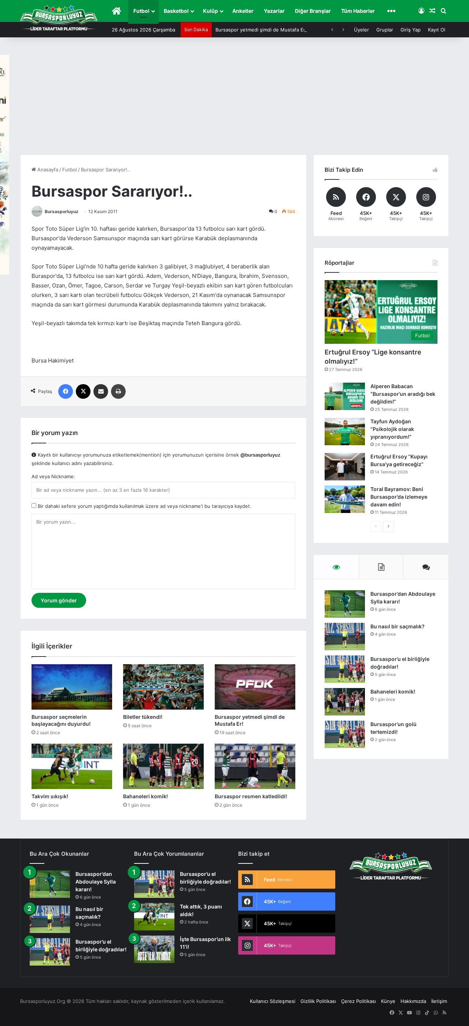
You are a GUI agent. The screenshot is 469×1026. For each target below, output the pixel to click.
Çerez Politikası (358, 1001)
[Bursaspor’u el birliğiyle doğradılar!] (345, 669)
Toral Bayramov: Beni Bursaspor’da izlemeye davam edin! (398, 497)
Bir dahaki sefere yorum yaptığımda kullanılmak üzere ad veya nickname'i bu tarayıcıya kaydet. (143, 506)
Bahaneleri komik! (145, 796)
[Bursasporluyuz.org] (58, 17)
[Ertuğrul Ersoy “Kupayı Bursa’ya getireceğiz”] (345, 466)
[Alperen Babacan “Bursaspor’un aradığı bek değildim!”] (345, 396)
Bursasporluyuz (61, 211)
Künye (388, 1001)
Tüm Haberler (358, 11)
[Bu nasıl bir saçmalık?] (345, 636)
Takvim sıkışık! (50, 796)
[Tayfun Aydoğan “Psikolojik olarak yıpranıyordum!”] (345, 431)
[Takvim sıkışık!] (72, 766)
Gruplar (384, 30)
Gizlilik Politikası (318, 1001)
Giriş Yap (410, 30)
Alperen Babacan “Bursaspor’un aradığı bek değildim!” (402, 394)
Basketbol (176, 11)
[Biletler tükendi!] (163, 687)
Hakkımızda (413, 1001)
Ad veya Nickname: (53, 476)
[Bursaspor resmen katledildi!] (255, 766)
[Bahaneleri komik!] (163, 766)
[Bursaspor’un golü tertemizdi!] (345, 734)
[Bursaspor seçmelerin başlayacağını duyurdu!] (72, 687)
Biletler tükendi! (142, 717)
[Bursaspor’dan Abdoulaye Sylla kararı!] (345, 604)
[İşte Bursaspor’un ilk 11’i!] (154, 949)
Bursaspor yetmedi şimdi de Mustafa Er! (261, 30)
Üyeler (361, 30)
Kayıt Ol (436, 30)
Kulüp (210, 11)
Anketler (243, 11)
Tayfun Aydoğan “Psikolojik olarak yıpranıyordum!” (392, 429)
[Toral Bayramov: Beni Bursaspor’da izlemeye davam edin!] (345, 499)
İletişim (439, 1001)
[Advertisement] (234, 99)
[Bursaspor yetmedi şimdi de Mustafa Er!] (255, 687)
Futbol (141, 11)
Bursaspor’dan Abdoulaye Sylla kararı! (95, 881)
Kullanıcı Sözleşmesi (272, 1001)
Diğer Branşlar (313, 11)
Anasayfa (47, 169)
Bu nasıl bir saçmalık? (397, 626)
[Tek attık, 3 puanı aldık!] (154, 916)
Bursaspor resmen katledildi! (251, 796)
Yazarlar (274, 11)
